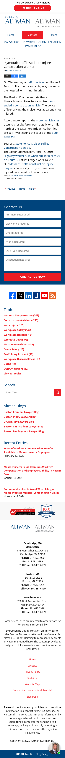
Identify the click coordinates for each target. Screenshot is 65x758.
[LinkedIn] (28, 295)
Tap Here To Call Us (32, 8)
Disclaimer (32, 678)
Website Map (32, 684)
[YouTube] (44, 295)
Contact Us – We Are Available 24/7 (32, 690)
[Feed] (52, 295)
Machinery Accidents (19, 344)
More (54, 34)
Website (32, 665)
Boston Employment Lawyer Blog (24, 431)
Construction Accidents (22, 175)
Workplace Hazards (18, 334)
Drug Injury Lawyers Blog (19, 421)
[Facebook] (12, 295)
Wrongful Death (16, 339)
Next (32, 188)
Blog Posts (33, 696)
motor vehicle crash (48, 120)
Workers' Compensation (21, 315)
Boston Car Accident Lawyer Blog (23, 426)
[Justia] (36, 295)
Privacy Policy (32, 672)
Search (57, 392)
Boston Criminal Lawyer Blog (21, 412)
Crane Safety (14, 349)
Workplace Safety (17, 330)
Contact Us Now (32, 276)
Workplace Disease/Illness (22, 359)
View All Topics (12, 373)
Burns (10, 364)
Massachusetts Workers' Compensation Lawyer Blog (32, 21)
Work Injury (14, 325)
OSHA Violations (16, 368)
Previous (10, 188)
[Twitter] (20, 295)
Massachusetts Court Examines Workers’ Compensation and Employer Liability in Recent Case (32, 470)
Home (10, 34)
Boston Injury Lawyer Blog (20, 417)
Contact (32, 34)
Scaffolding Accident (18, 354)
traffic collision (36, 82)
